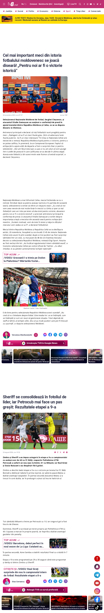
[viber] (66, 335)
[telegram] (60, 335)
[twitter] (55, 335)
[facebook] (50, 335)
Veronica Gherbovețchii (22, 335)
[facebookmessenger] (45, 335)
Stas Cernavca (18, 582)
